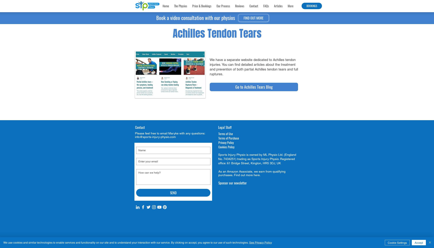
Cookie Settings (397, 243)
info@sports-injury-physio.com (155, 137)
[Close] (430, 242)
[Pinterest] (164, 207)
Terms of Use (225, 134)
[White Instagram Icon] (153, 207)
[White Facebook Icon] (143, 207)
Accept (419, 243)
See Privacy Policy (260, 242)
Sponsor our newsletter (232, 182)
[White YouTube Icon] (159, 207)
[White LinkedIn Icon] (137, 207)
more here (253, 175)
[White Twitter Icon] (148, 207)
